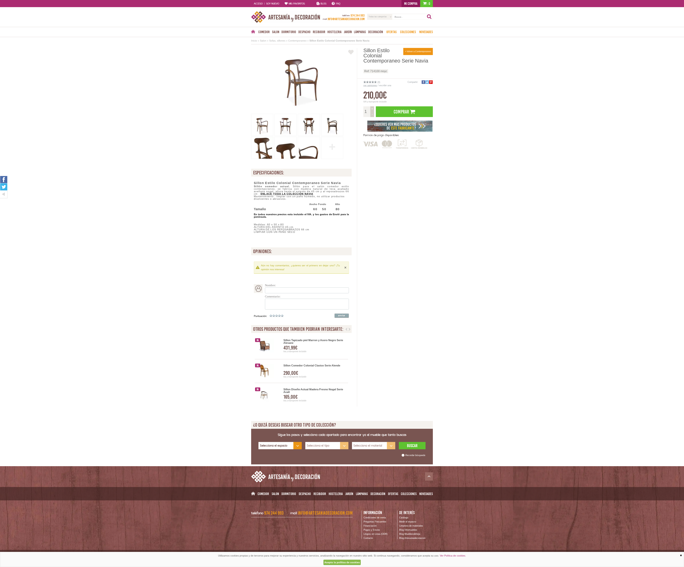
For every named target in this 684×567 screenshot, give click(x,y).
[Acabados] (399, 125)
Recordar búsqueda (415, 455)
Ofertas (391, 32)
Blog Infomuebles (408, 530)
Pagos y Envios (372, 530)
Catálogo (403, 517)
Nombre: (270, 285)
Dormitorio (288, 32)
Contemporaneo (297, 40)
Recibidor (319, 32)
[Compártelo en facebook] (423, 82)
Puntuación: (260, 316)
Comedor (264, 32)
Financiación (370, 526)
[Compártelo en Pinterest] (430, 82)
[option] (301, 371)
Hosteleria (334, 32)
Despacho (304, 32)
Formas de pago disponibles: (381, 135)
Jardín (348, 32)
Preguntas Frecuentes (375, 522)
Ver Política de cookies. (453, 555)
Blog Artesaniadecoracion (412, 538)
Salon (275, 32)
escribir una (385, 85)
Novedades (426, 32)
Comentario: (273, 296)
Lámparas (360, 32)
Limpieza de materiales (411, 526)
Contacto (368, 538)
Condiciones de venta (375, 517)
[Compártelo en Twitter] (427, 82)
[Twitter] (3, 187)
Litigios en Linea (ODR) (375, 534)
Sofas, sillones (277, 40)
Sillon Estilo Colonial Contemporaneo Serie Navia (339, 40)
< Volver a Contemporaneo (418, 51)
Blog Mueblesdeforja (409, 534)
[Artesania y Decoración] (285, 17)
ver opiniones (370, 85)
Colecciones (408, 32)
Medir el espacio (407, 522)
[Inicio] (253, 32)
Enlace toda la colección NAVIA (287, 193)
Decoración (375, 32)
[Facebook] (3, 179)
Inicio (254, 40)
